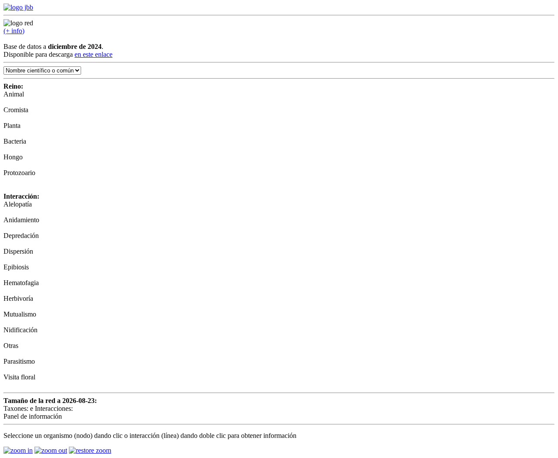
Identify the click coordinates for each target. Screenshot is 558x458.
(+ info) (13, 30)
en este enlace (93, 54)
